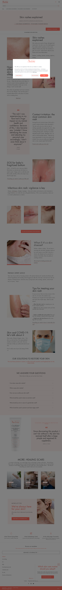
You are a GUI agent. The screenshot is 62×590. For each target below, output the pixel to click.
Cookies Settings (18, 75)
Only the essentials (35, 75)
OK (44, 75)
